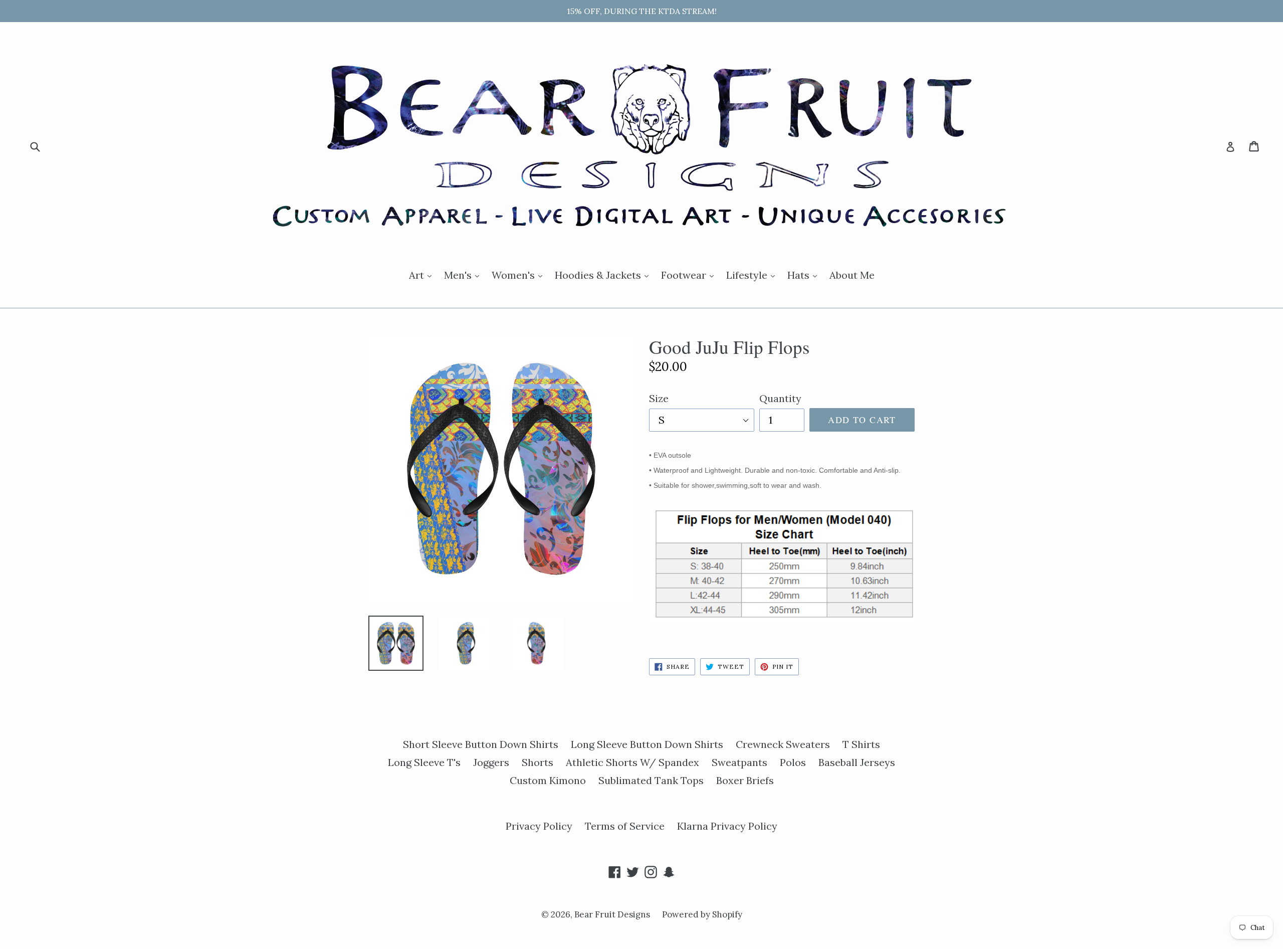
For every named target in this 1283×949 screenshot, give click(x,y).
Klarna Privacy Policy (727, 826)
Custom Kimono (548, 780)
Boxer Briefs (745, 780)
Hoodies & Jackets (604, 274)
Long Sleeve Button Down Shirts (647, 744)
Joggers (491, 762)
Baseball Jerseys (856, 762)
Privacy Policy (539, 826)
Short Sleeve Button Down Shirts (480, 744)
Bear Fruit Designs (613, 914)
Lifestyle (753, 274)
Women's (519, 274)
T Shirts (861, 744)
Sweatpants (739, 762)
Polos (793, 762)
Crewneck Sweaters (783, 744)
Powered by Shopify (702, 914)
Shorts (537, 762)
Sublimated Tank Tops (651, 780)
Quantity (780, 398)
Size (659, 398)
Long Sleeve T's (424, 762)
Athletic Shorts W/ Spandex (632, 762)
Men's (464, 274)
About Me (852, 275)
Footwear (690, 274)
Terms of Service (625, 826)
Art (423, 274)
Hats (804, 274)
